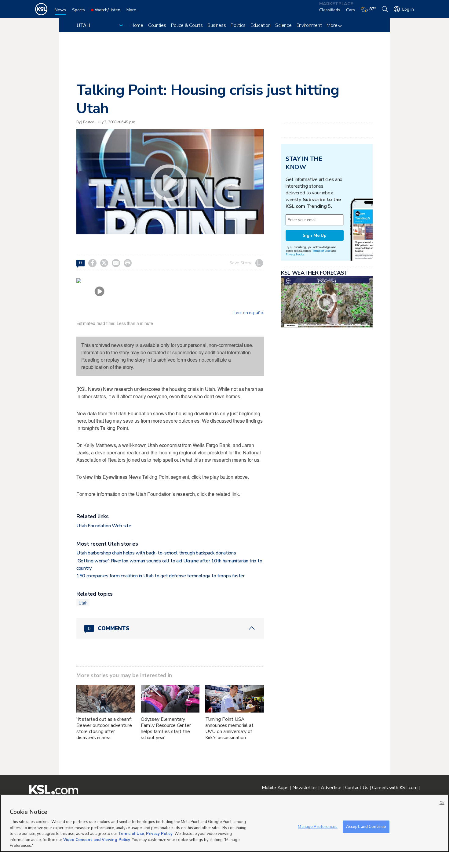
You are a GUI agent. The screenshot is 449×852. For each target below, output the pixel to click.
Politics (238, 25)
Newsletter (304, 787)
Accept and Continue (366, 826)
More (332, 25)
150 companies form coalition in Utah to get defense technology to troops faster (160, 575)
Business (216, 25)
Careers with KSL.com (394, 787)
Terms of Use (321, 251)
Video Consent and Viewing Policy (96, 840)
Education (260, 25)
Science (283, 25)
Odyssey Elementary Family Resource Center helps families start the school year (166, 728)
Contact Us (356, 787)
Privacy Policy (159, 833)
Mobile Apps (275, 787)
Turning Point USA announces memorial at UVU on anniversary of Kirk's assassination (229, 728)
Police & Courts (187, 25)
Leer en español (249, 313)
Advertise (331, 787)
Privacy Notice (295, 254)
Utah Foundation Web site (103, 525)
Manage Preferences (317, 826)
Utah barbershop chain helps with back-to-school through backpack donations (156, 553)
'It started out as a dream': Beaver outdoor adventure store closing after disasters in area (104, 728)
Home (137, 25)
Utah (82, 603)
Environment (309, 25)
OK (442, 803)
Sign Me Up (315, 235)
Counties (157, 25)
